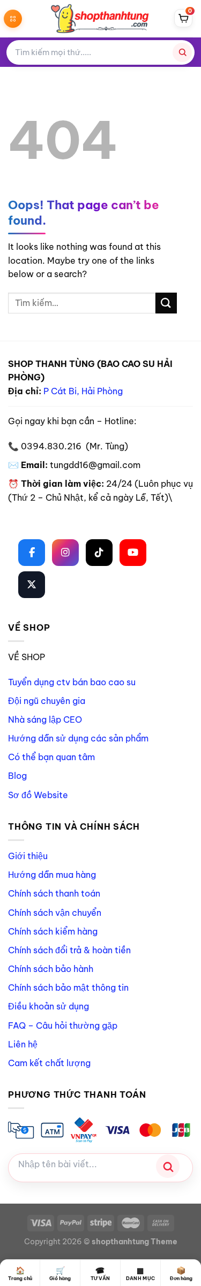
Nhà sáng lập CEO (45, 719)
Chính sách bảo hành (50, 968)
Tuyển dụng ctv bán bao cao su (72, 682)
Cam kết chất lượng (49, 1063)
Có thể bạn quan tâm (51, 757)
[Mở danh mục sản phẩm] (13, 19)
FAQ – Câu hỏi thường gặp (62, 1025)
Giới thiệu (28, 856)
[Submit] (166, 303)
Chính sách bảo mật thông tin (68, 987)
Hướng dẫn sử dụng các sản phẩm (78, 738)
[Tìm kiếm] (182, 52)
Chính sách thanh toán (54, 893)
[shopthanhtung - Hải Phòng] (100, 18)
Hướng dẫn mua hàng (52, 874)
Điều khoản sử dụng (48, 1006)
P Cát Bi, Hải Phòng (83, 391)
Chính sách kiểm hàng (53, 931)
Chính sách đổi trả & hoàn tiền (69, 950)
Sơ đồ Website (38, 795)
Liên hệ (23, 1044)
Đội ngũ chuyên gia (46, 700)
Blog (17, 775)
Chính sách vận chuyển (54, 912)
